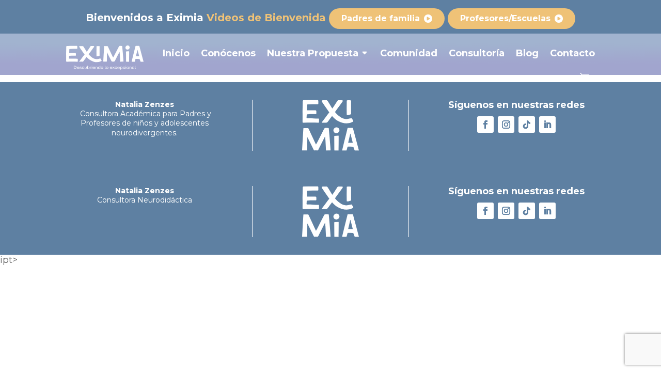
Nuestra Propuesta (312, 53)
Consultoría (477, 53)
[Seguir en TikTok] (526, 124)
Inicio (176, 53)
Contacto (572, 53)
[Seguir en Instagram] (506, 124)
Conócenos (228, 53)
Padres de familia (380, 18)
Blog (527, 53)
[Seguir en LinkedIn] (547, 124)
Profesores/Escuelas (505, 18)
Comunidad (408, 53)
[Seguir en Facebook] (485, 124)
